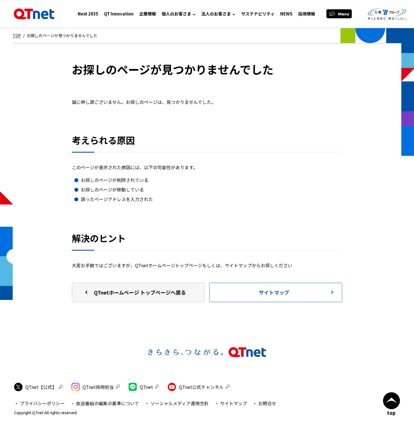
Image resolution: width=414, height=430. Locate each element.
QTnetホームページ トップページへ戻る (140, 292)
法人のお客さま (216, 14)
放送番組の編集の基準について (107, 403)
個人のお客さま (176, 14)
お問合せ (267, 403)
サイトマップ (274, 292)
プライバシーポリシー (42, 403)
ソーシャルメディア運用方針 (179, 403)
